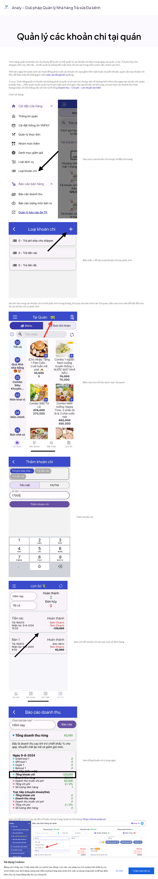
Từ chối (119, 870)
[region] (79, 868)
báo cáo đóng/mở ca (57, 74)
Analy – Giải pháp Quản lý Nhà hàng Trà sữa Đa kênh (56, 7)
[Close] (155, 860)
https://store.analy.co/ (94, 819)
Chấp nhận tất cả (141, 870)
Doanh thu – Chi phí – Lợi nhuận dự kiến (79, 87)
